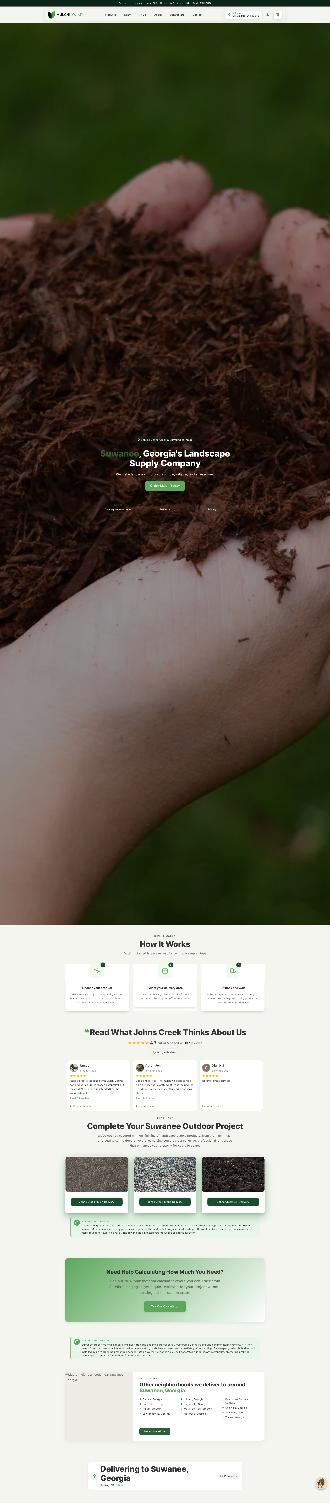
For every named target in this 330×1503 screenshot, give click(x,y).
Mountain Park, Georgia (198, 1408)
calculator (115, 998)
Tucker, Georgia (235, 1417)
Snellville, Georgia (236, 1407)
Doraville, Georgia (153, 1404)
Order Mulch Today (165, 485)
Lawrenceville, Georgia (156, 1413)
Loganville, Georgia (195, 1404)
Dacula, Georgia (152, 1399)
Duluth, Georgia (152, 1408)
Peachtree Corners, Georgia (237, 1401)
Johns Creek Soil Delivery (233, 1201)
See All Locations (155, 1431)
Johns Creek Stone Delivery (165, 1201)
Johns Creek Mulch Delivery (96, 1201)
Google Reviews (167, 1052)
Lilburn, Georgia (193, 1399)
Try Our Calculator (165, 1306)
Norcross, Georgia (195, 1413)
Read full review (80, 1098)
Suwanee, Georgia (236, 1412)
